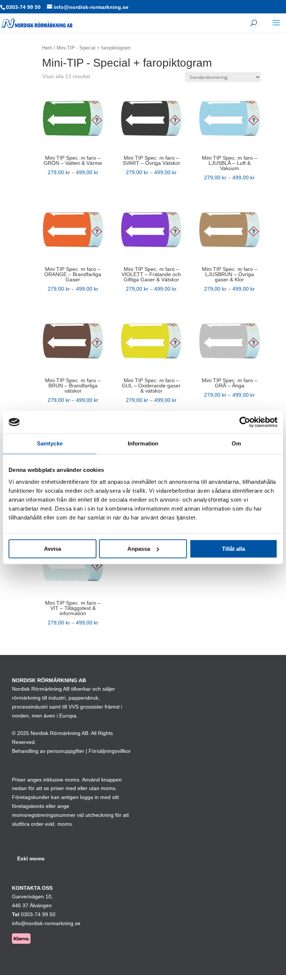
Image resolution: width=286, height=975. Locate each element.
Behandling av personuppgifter (48, 751)
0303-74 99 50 (23, 7)
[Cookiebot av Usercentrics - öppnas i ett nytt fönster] (244, 422)
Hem (47, 48)
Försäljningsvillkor (110, 751)
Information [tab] (143, 443)
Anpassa (138, 549)
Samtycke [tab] (50, 443)
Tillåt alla (233, 549)
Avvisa (52, 549)
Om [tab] (236, 443)
